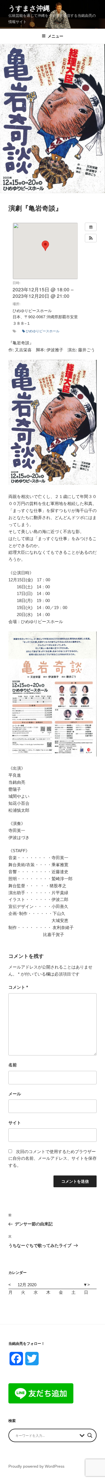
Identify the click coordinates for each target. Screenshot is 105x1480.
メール (14, 1093)
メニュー (55, 36)
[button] (90, 238)
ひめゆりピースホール (42, 330)
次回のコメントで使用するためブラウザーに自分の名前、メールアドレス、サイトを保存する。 (52, 1158)
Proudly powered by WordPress (36, 1466)
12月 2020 (27, 1284)
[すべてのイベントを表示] (91, 227)
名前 (12, 1064)
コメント (18, 987)
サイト (14, 1122)
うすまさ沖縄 (29, 8)
